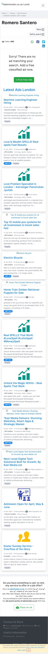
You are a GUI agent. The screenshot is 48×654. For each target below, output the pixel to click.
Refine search (35, 34)
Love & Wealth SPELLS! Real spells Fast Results (21, 143)
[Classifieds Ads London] (16, 5)
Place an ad (25, 607)
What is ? (13, 626)
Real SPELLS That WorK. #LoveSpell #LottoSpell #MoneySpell (19, 338)
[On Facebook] (37, 42)
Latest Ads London (19, 90)
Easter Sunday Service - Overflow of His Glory (19, 548)
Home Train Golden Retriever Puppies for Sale (22, 291)
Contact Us (28, 626)
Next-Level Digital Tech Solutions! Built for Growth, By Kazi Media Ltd (22, 462)
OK (28, 650)
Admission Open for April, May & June (23, 505)
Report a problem (11, 628)
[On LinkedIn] (43, 46)
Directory (21, 636)
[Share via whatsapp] (32, 42)
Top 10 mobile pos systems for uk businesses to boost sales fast (22, 225)
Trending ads (10, 636)
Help (38, 626)
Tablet (24, 644)
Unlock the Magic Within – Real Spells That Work (23, 385)
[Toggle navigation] (43, 5)
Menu (39, 29)
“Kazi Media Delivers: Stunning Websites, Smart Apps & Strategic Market (23, 421)
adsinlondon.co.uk (17, 589)
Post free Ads (24, 79)
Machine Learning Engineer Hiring (20, 101)
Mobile (15, 644)
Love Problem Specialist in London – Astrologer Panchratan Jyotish (24, 187)
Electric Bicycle (13, 257)
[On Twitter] (43, 42)
